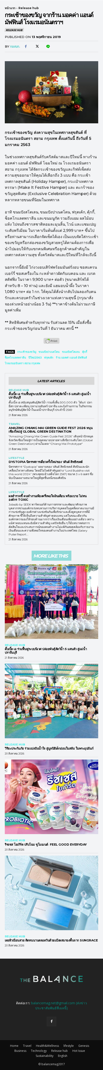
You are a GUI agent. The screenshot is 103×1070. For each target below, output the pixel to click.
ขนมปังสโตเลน (71, 351)
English (62, 1056)
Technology (39, 1051)
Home (14, 1046)
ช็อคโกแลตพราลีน (15, 357)
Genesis (83, 1046)
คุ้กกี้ (84, 351)
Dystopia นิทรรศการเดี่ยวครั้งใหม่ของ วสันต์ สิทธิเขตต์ (46, 462)
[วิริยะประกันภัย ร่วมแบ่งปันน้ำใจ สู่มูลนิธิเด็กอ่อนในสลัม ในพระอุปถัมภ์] (51, 701)
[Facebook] (25, 46)
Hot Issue (78, 1051)
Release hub (28, 8)
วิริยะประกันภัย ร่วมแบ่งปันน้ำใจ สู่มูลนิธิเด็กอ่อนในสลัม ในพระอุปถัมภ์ (49, 748)
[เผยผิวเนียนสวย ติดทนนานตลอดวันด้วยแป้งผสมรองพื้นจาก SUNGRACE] (51, 893)
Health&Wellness (47, 1046)
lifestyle (16, 458)
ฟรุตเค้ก (48, 357)
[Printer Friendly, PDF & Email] (51, 343)
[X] (36, 46)
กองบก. (15, 46)
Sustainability (44, 1056)
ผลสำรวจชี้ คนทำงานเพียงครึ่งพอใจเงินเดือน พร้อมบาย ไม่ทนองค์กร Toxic (48, 497)
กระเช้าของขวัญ (26, 351)
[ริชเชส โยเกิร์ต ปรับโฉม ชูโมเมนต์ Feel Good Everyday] (51, 797)
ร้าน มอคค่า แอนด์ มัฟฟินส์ (71, 357)
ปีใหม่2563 (35, 357)
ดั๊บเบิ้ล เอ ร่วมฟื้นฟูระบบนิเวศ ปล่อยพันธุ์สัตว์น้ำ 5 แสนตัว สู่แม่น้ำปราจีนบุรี (50, 395)
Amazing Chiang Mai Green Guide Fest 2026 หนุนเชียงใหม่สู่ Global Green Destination (50, 429)
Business (20, 1051)
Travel (14, 424)
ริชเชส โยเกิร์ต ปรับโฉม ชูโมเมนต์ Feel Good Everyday (47, 844)
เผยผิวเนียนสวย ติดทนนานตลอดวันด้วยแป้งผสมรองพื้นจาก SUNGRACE (51, 940)
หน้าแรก (10, 8)
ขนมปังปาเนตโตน (49, 351)
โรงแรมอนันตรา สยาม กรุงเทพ (22, 363)
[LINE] (47, 46)
